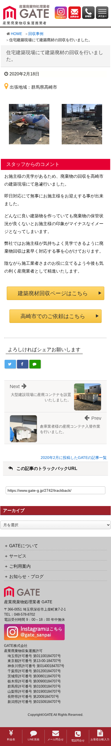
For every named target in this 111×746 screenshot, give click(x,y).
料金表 (11, 739)
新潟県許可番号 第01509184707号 (34, 702)
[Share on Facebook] (22, 364)
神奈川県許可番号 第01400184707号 (36, 666)
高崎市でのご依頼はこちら (52, 316)
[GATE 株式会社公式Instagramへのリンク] (61, 12)
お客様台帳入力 (100, 739)
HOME (16, 34)
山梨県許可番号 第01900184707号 (34, 691)
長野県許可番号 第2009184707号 (33, 697)
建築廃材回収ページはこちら (53, 293)
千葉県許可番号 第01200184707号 (34, 671)
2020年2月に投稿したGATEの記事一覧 (74, 457)
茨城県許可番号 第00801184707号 (34, 676)
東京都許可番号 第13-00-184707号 (34, 661)
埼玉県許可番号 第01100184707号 (34, 656)
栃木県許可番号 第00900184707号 (34, 681)
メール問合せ (55, 739)
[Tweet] (10, 364)
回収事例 (35, 34)
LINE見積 (33, 739)
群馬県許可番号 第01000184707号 (34, 686)
